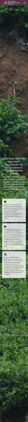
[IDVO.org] (11, 2)
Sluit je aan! (20, 189)
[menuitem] (24, 2)
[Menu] (24, 2)
